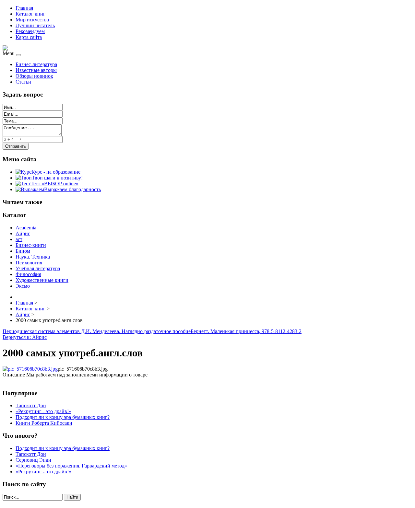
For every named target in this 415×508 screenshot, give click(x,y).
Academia (26, 227)
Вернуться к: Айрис (25, 337)
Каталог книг (30, 14)
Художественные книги (42, 280)
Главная (24, 8)
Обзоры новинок (34, 76)
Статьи (23, 82)
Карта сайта (29, 37)
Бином (23, 251)
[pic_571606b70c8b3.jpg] (30, 369)
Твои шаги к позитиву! (57, 177)
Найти (72, 497)
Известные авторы (36, 70)
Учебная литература (38, 268)
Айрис (23, 233)
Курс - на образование (55, 172)
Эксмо (23, 286)
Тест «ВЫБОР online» (54, 183)
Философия (28, 274)
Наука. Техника (33, 257)
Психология (29, 262)
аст (19, 239)
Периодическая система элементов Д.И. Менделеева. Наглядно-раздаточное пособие (97, 331)
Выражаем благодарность (72, 189)
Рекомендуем (30, 31)
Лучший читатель (35, 25)
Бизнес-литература (36, 64)
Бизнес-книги (31, 245)
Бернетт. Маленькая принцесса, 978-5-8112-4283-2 (246, 331)
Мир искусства (32, 19)
